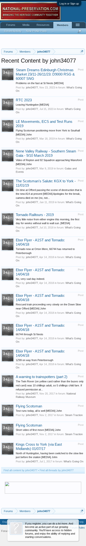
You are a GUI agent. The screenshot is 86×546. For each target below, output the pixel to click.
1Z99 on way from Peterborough (34, 360)
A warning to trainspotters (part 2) (41, 377)
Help (81, 521)
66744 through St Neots (29, 334)
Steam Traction (74, 415)
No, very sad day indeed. (30, 278)
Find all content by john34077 (20, 470)
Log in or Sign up (69, 3)
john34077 (32, 87)
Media (25, 24)
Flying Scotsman (29, 406)
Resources (43, 24)
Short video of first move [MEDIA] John (38, 429)
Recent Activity (13, 31)
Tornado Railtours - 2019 (35, 215)
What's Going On (73, 461)
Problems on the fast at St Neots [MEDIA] (40, 83)
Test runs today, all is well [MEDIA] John (39, 410)
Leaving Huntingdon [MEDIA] (32, 104)
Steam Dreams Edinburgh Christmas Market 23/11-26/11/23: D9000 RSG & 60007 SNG (45, 74)
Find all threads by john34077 (57, 470)
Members (62, 25)
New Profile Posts (36, 31)
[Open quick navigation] (81, 51)
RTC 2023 (24, 100)
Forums (10, 24)
